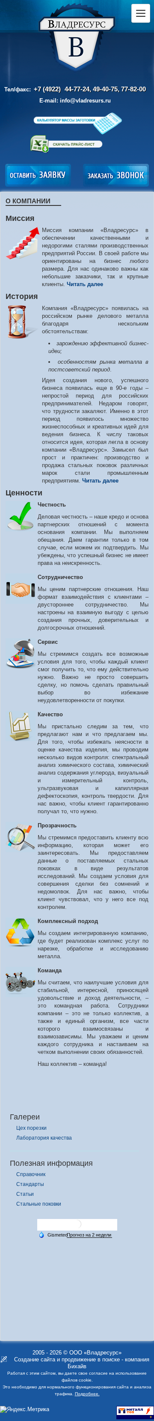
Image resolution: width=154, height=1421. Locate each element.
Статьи (25, 1194)
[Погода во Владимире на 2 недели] (89, 1235)
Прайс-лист (66, 144)
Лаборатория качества (44, 1138)
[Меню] (140, 13)
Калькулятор (77, 123)
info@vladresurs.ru (85, 100)
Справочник (30, 1174)
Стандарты (30, 1184)
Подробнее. (87, 1393)
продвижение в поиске (91, 1359)
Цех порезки (31, 1128)
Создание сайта (34, 1359)
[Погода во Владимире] (77, 1227)
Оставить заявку (38, 175)
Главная (77, 38)
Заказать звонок (116, 175)
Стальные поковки (38, 1204)
